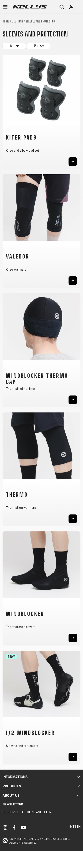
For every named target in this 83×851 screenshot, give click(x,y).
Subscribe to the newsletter (27, 812)
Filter (40, 46)
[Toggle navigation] (5, 6)
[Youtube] (23, 827)
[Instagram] (5, 827)
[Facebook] (14, 827)
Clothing (17, 21)
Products (12, 786)
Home (6, 21)
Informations (15, 777)
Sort (16, 46)
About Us (11, 796)
